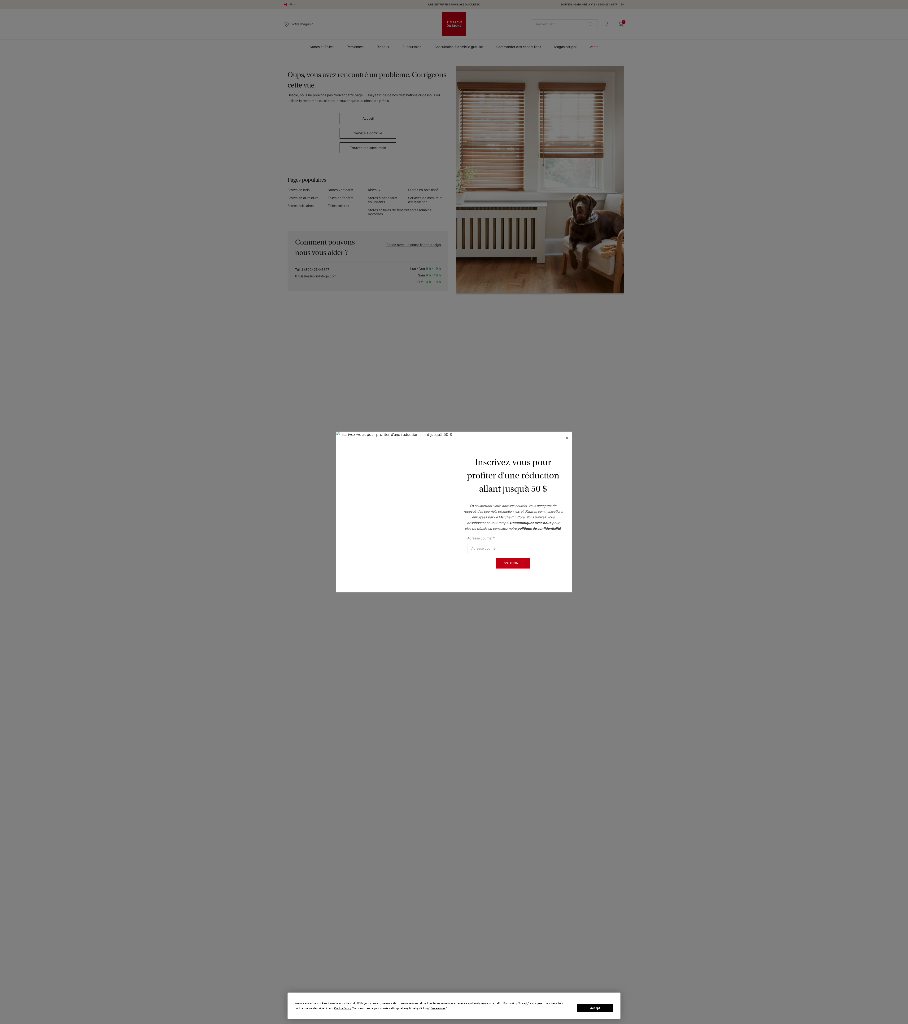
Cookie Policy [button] (342, 1008)
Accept (595, 1008)
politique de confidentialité (539, 528)
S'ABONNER (513, 563)
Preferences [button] (438, 1008)
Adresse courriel (481, 538)
